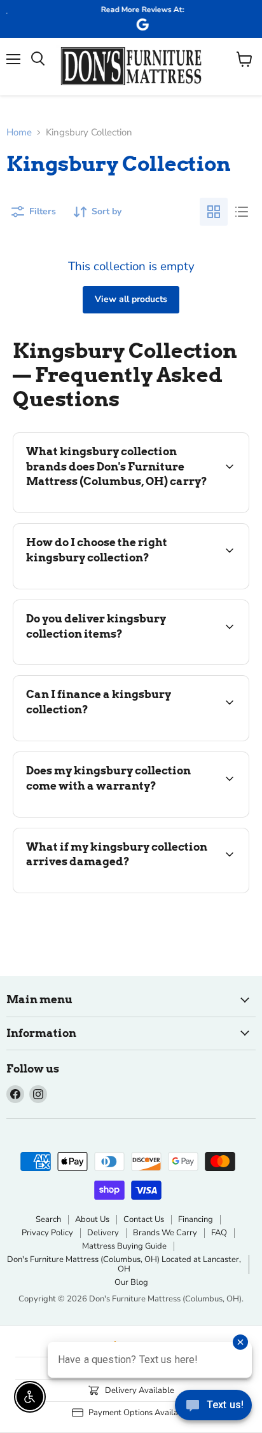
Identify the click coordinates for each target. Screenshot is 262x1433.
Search (48, 1219)
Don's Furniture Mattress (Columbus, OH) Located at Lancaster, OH (124, 1264)
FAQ (219, 1232)
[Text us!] (213, 1407)
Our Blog (131, 1282)
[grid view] (214, 212)
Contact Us (143, 1219)
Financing (195, 1219)
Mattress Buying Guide (124, 1246)
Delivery (103, 1232)
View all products (131, 299)
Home (19, 132)
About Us (92, 1219)
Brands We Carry (165, 1232)
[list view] (242, 212)
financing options (115, 738)
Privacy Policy (47, 1232)
